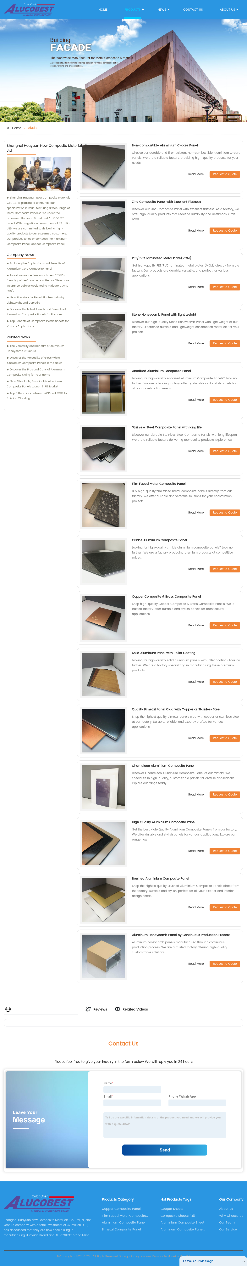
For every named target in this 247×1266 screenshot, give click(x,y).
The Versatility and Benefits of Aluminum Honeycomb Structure (35, 348)
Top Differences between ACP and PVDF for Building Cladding (37, 396)
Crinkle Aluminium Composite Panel (159, 540)
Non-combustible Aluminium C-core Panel (165, 145)
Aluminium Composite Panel (123, 1222)
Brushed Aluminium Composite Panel (160, 878)
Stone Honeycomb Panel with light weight (164, 314)
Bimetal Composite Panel (121, 1229)
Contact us (193, 9)
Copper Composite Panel (121, 1209)
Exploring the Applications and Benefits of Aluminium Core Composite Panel (36, 266)
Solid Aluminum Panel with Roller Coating (163, 653)
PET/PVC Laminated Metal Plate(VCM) (161, 258)
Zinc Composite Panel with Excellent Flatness (166, 201)
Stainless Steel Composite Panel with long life (167, 427)
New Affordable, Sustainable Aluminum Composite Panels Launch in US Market (34, 384)
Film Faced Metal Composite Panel (159, 483)
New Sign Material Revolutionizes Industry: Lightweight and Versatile (36, 300)
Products (132, 9)
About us (227, 9)
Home (103, 9)
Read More (196, 174)
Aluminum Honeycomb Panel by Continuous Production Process (181, 934)
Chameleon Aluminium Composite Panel (163, 765)
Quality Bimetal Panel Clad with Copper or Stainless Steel (176, 709)
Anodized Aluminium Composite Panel (161, 371)
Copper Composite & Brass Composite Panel (166, 596)
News (162, 9)
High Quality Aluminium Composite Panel (163, 822)
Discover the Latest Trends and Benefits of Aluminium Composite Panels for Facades (36, 312)
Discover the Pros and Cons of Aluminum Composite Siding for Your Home (35, 372)
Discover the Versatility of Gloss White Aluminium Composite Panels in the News (34, 360)
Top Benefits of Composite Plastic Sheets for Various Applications (38, 324)
